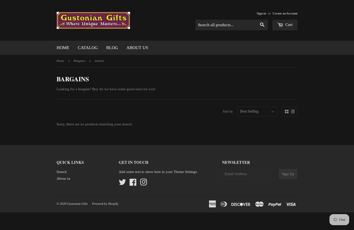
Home (63, 47)
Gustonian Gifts (77, 203)
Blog (112, 47)
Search (62, 172)
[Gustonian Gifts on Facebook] (133, 184)
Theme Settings (185, 172)
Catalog (88, 47)
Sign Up (288, 174)
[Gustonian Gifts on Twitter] (122, 184)
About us (137, 47)
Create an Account (285, 13)
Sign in (261, 13)
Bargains (79, 61)
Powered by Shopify (105, 203)
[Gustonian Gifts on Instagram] (143, 184)
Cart (288, 24)
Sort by (228, 111)
